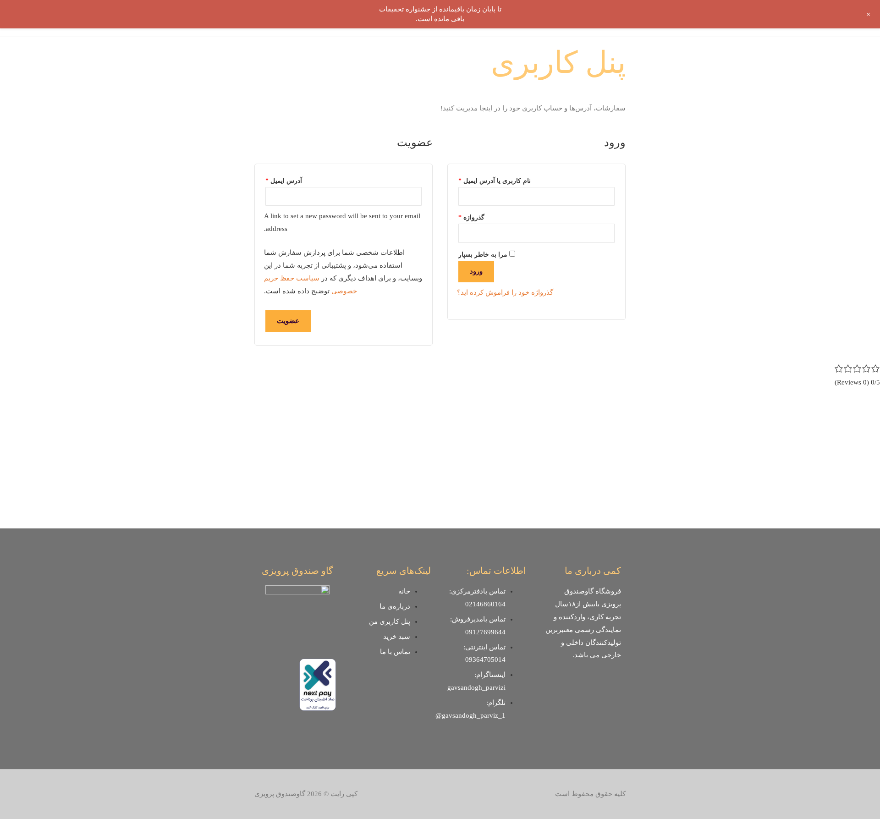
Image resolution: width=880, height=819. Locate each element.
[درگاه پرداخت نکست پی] (317, 683)
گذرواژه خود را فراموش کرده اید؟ (505, 292)
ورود (476, 271)
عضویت (288, 320)
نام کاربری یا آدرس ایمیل (494, 179)
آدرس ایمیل (283, 179)
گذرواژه (471, 216)
